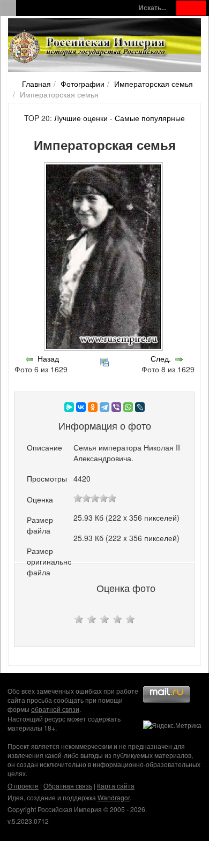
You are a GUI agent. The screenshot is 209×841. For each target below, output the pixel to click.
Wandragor (114, 797)
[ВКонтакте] (81, 407)
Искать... (152, 7)
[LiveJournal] (140, 407)
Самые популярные (150, 117)
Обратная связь (67, 785)
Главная (36, 83)
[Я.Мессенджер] (69, 407)
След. (161, 358)
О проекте (23, 785)
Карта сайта (116, 785)
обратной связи (55, 709)
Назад (48, 358)
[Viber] (116, 407)
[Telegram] (104, 407)
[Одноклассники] (93, 407)
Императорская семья (153, 83)
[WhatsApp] (128, 407)
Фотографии (82, 83)
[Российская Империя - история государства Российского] (88, 47)
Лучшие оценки (81, 117)
